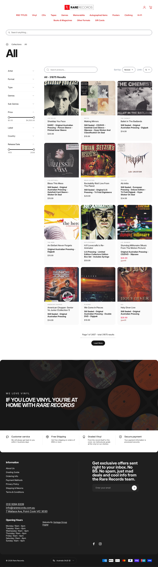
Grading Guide (12, 472)
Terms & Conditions (15, 492)
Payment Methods (14, 480)
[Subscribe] (134, 487)
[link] (27, 511)
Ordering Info (12, 476)
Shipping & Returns (14, 488)
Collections (16, 44)
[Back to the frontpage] (7, 44)
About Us (10, 468)
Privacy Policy (12, 484)
